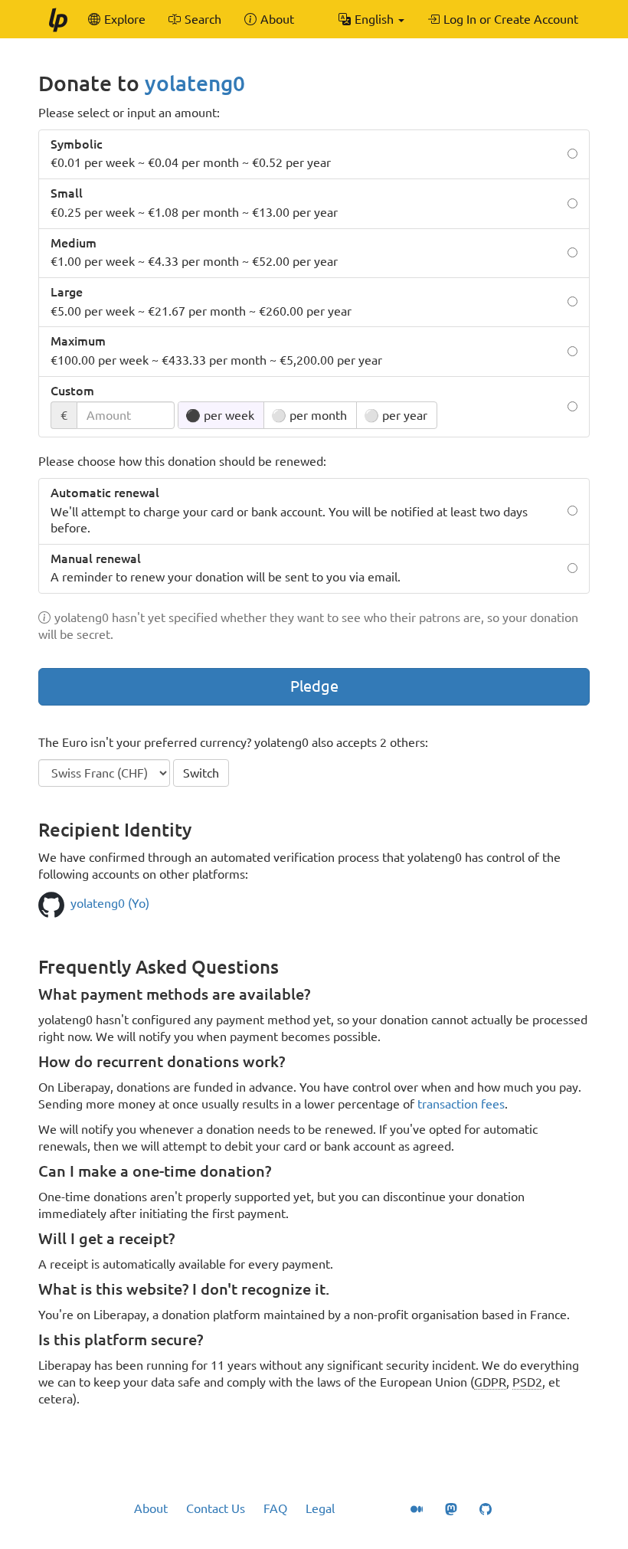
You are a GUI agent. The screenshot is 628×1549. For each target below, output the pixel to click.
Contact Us (215, 1508)
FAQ (275, 1508)
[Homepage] (57, 19)
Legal (320, 1508)
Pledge (314, 686)
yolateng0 (195, 83)
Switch (201, 773)
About (151, 1508)
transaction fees (461, 1104)
